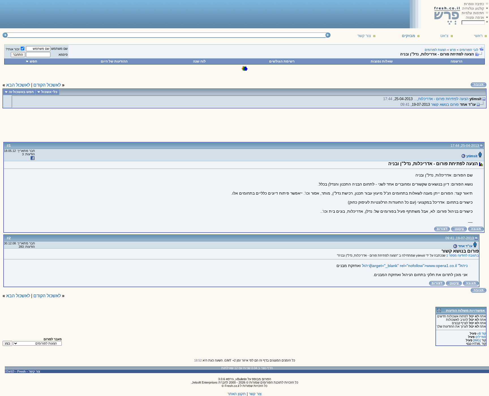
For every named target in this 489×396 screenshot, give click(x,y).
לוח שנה (199, 61)
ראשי (478, 35)
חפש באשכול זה (21, 92)
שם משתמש (59, 48)
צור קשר (364, 35)
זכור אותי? (13, 49)
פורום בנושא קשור (445, 104)
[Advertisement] (105, 14)
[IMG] (477, 340)
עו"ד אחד (464, 246)
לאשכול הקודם (47, 85)
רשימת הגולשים (282, 61)
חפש (33, 61)
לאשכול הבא (18, 85)
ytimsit (471, 156)
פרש (453, 49)
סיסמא (63, 54)
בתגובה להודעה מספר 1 (462, 255)
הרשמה (456, 61)
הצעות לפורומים (435, 49)
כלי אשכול (49, 92)
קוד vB (481, 333)
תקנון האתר (237, 394)
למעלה (9, 371)
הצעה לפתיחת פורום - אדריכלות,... (441, 99)
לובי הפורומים (469, 49)
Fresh (21, 371)
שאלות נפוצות (382, 61)
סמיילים (480, 337)
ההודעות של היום (114, 61)
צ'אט (444, 35)
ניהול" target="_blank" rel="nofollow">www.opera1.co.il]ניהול (414, 265)
